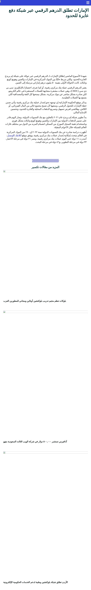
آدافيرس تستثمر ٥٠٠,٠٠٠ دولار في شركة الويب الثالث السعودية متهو (35, 441)
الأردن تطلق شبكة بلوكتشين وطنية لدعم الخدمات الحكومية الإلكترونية (35, 582)
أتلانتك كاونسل (14, 135)
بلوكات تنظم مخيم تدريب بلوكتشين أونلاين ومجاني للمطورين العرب (34, 301)
